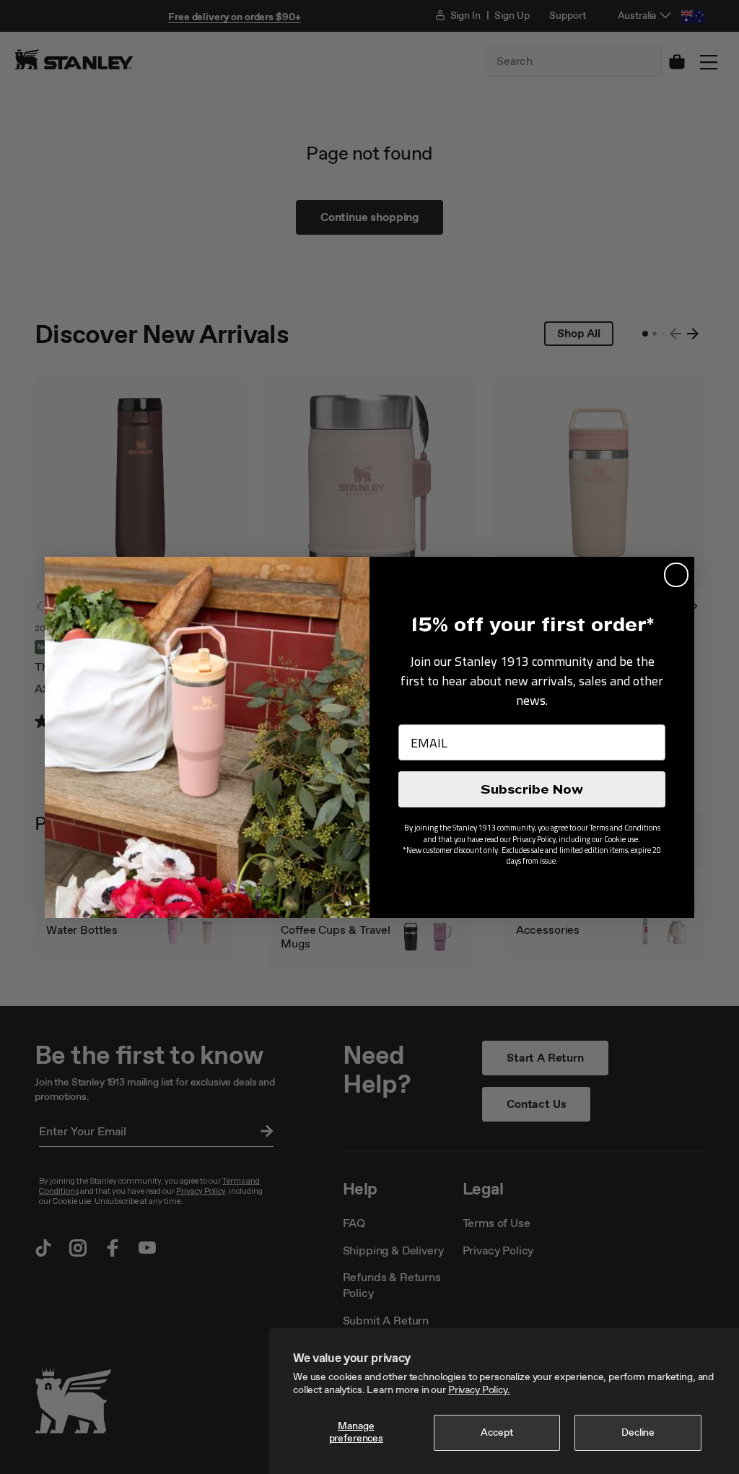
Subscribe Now (532, 789)
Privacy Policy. (479, 1390)
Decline (638, 1432)
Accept (496, 1432)
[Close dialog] (676, 575)
